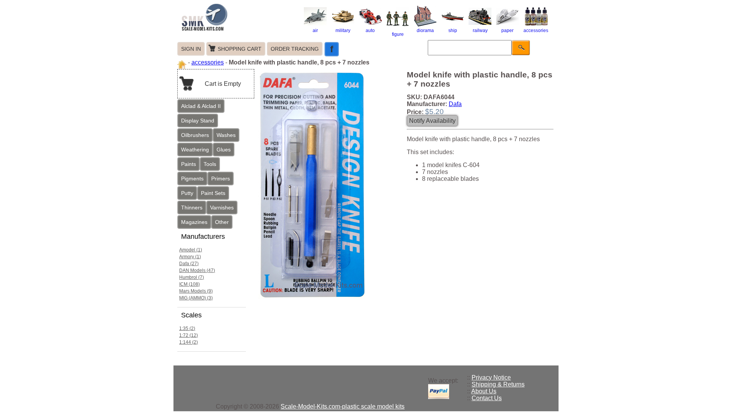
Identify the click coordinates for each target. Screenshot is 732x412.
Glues (224, 149)
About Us (483, 391)
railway (480, 30)
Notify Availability (432, 120)
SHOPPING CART (240, 49)
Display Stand (197, 120)
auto (370, 30)
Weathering (195, 149)
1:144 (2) (188, 342)
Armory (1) (190, 256)
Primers (220, 178)
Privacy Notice (491, 377)
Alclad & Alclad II (201, 106)
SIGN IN (191, 49)
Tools (210, 164)
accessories (535, 30)
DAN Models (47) (197, 270)
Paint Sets (213, 193)
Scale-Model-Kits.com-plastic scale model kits (343, 406)
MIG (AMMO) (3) (196, 298)
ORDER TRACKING (295, 49)
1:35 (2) (187, 328)
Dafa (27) (189, 263)
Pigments (192, 178)
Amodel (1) (190, 250)
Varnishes (222, 207)
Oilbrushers (195, 135)
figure (398, 34)
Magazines (194, 222)
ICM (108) (189, 284)
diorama (425, 30)
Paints (188, 164)
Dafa (455, 104)
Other (222, 222)
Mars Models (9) (196, 291)
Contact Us (487, 398)
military (343, 30)
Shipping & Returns (498, 384)
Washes (226, 135)
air (315, 30)
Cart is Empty (223, 83)
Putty (187, 193)
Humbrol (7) (191, 277)
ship (452, 30)
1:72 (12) (188, 335)
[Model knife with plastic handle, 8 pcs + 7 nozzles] (313, 299)
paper (507, 30)
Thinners (191, 207)
